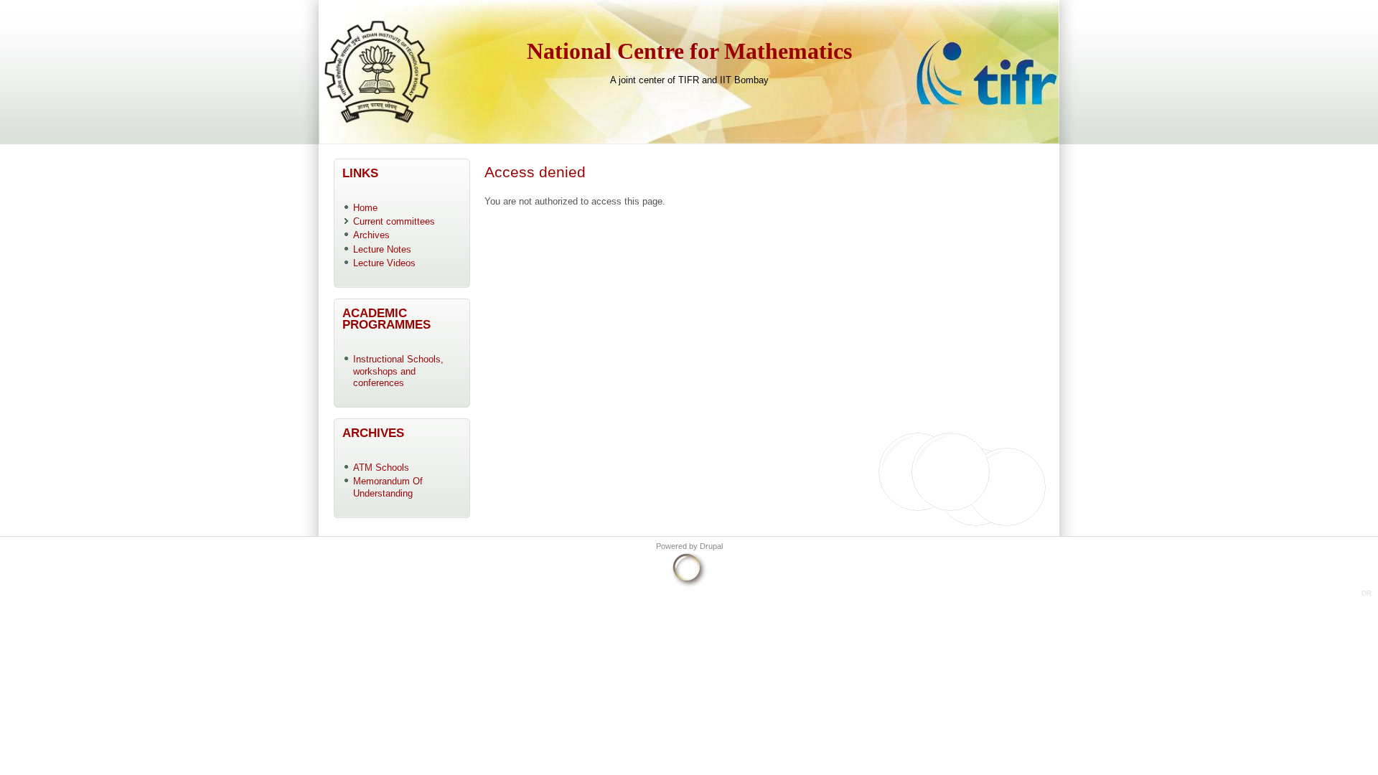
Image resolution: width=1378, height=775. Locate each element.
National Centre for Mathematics (689, 51)
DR (1366, 593)
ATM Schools (381, 467)
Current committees (394, 221)
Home (365, 207)
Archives (371, 235)
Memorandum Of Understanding (388, 487)
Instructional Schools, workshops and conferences (398, 371)
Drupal (711, 546)
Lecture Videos (384, 263)
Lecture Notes (382, 249)
